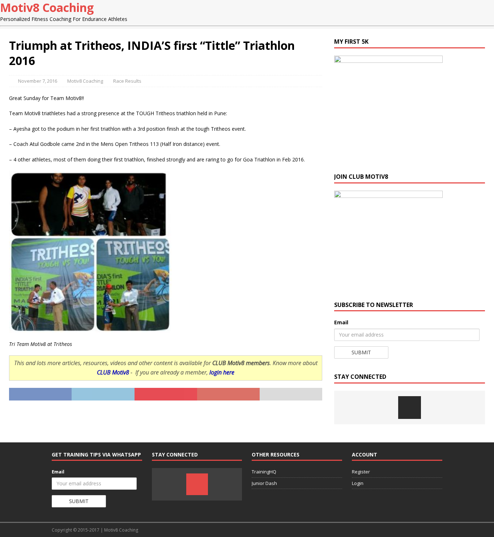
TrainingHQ (264, 471)
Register (361, 471)
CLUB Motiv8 (113, 372)
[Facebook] (409, 407)
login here (221, 372)
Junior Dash (264, 483)
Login (357, 483)
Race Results (127, 81)
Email (341, 322)
